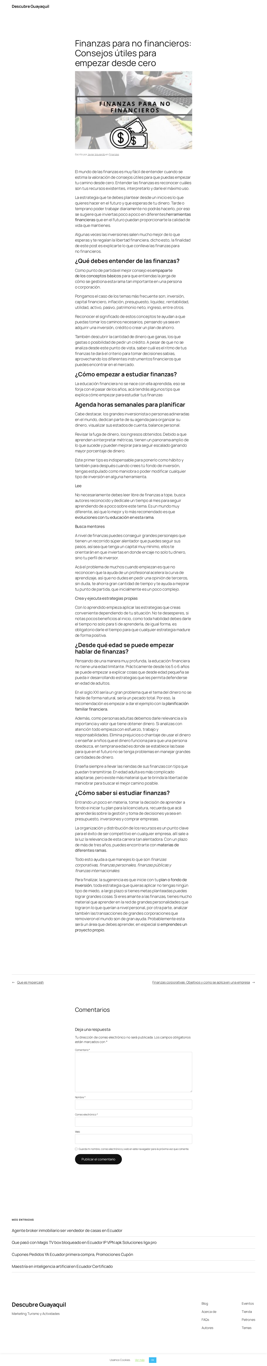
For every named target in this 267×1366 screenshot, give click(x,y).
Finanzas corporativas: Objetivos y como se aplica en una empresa (201, 982)
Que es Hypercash (30, 982)
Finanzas (114, 154)
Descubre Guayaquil (30, 6)
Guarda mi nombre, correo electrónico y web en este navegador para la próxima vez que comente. (134, 1149)
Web (77, 1131)
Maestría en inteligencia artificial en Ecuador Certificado (62, 1266)
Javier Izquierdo (96, 154)
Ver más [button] (139, 1360)
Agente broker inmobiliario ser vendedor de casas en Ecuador (67, 1230)
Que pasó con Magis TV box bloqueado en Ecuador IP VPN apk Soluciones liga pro (84, 1242)
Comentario (82, 1050)
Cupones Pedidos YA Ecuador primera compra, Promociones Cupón (72, 1254)
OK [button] (152, 1360)
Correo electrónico (86, 1114)
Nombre (80, 1097)
